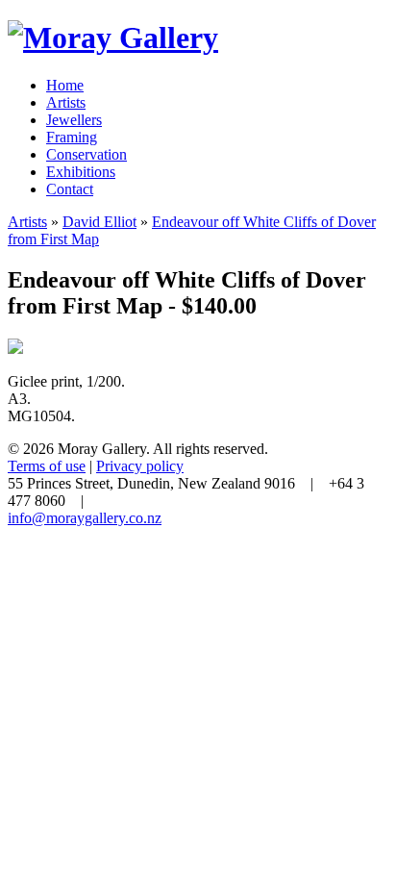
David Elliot (99, 222)
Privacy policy (140, 466)
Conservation (86, 154)
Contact (69, 189)
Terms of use (47, 466)
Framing (71, 137)
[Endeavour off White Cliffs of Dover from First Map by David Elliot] (15, 348)
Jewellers (74, 120)
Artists (66, 102)
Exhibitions (80, 171)
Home (65, 85)
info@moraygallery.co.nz (84, 518)
